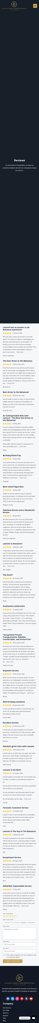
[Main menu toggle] (35, 6)
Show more (19, 352)
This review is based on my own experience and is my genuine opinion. (21, 956)
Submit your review (12, 961)
